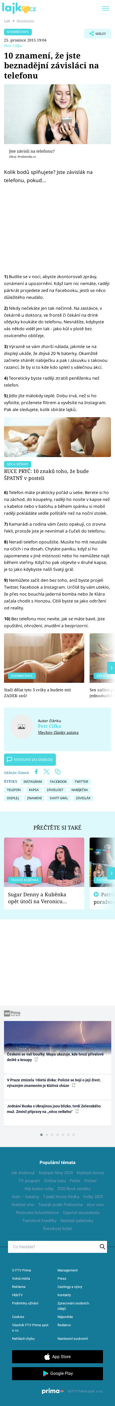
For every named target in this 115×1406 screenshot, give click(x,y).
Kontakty (64, 1295)
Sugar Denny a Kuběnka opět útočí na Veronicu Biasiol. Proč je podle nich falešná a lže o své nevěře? (40, 898)
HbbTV (17, 1295)
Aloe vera (95, 1204)
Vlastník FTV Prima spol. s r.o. (30, 1327)
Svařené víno (22, 1204)
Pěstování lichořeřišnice (37, 1212)
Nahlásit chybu (23, 1339)
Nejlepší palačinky (76, 1220)
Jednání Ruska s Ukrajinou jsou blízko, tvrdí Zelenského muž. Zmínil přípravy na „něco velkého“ (54, 1109)
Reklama (18, 1287)
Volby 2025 (93, 1196)
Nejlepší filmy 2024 (56, 1172)
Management (67, 1270)
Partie (75, 1180)
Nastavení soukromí (72, 1339)
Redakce (64, 1325)
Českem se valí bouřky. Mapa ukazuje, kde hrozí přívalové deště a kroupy (55, 1057)
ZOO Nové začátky (73, 1188)
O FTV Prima (21, 1270)
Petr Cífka (13, 45)
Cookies (18, 1317)
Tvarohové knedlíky (39, 1220)
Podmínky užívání (25, 1303)
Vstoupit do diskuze (33, 759)
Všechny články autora (58, 732)
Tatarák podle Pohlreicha (60, 1204)
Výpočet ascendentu (81, 1212)
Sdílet (95, 35)
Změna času (55, 1180)
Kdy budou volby (39, 1188)
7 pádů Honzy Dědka (61, 1196)
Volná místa (21, 1279)
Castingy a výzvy (69, 1287)
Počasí (90, 1180)
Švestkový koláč (57, 1228)
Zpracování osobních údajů (73, 1306)
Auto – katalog (25, 1196)
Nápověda (65, 1317)
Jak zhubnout (23, 1172)
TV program (29, 1180)
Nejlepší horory (90, 1172)
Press (61, 1279)
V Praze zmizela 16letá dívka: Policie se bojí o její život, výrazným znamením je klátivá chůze (54, 1083)
